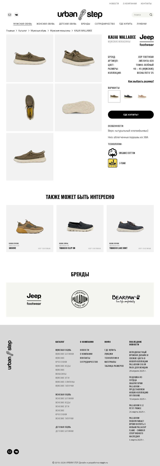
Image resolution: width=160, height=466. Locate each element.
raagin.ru (104, 462)
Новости (114, 3)
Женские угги (62, 406)
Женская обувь (46, 23)
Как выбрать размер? (141, 81)
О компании (130, 3)
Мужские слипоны (65, 381)
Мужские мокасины (60, 30)
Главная (10, 30)
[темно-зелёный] (114, 96)
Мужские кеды (63, 365)
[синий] (128, 96)
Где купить (125, 23)
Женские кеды (62, 402)
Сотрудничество (105, 23)
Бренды (85, 23)
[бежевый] (142, 96)
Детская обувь (67, 23)
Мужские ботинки (64, 353)
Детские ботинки (64, 431)
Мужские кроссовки (61, 359)
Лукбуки (142, 23)
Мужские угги (62, 377)
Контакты (146, 3)
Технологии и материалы (112, 359)
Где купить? (131, 114)
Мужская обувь (22, 23)
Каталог (22, 30)
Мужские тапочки (64, 385)
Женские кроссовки (61, 412)
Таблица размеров (114, 365)
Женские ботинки (64, 398)
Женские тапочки (64, 418)
